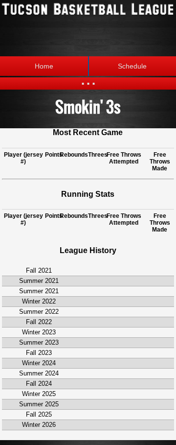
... (88, 78)
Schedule (132, 66)
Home (44, 66)
